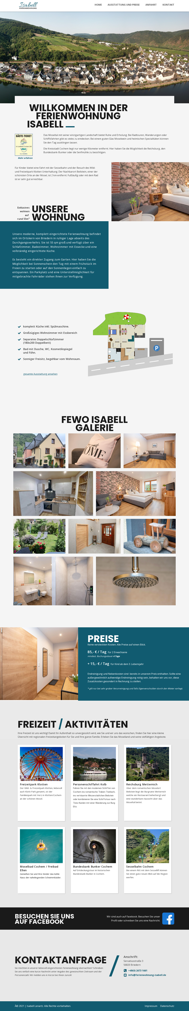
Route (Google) (155, 889)
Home (98, 4)
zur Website (28, 817)
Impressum (151, 1006)
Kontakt (168, 4)
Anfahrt (151, 4)
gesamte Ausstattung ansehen (40, 374)
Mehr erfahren (25, 158)
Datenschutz (167, 1006)
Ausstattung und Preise (124, 4)
